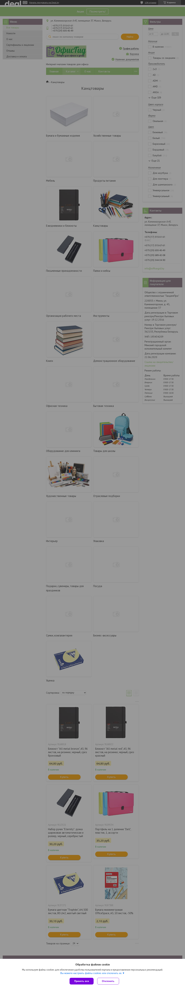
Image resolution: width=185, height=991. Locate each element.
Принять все (81, 981)
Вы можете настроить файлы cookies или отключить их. (91, 973)
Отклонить (108, 981)
